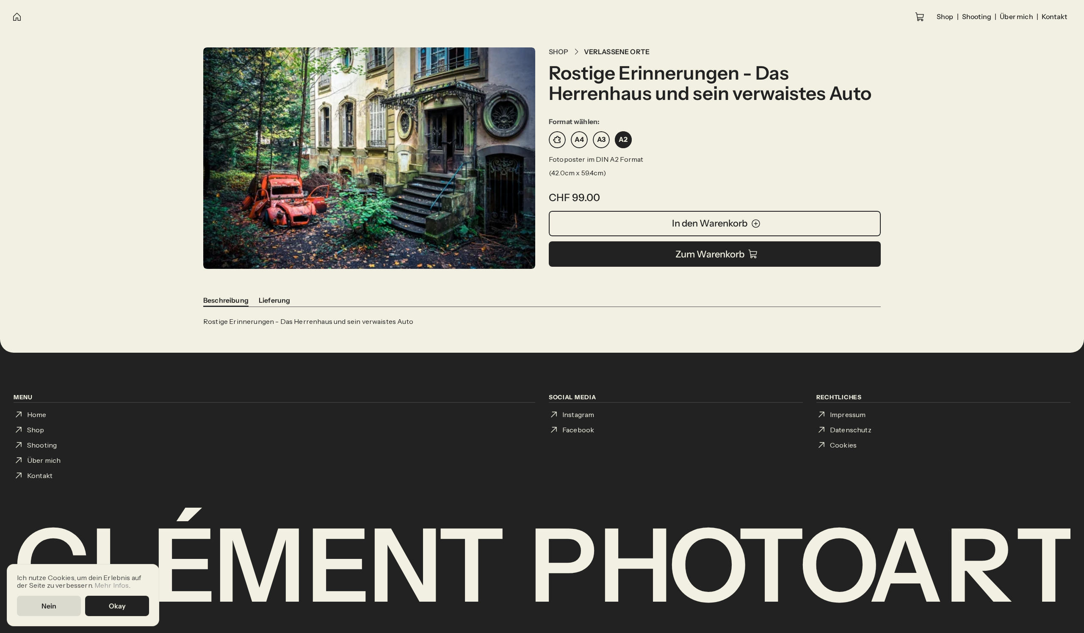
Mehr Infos (111, 584)
